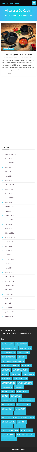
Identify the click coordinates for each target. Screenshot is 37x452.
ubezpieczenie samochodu (10, 430)
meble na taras (15, 374)
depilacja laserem (23, 352)
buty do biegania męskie (9, 348)
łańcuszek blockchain (9, 439)
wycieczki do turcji (8, 434)
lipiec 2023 (8, 167)
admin (14, 73)
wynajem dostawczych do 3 (25, 434)
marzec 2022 (9, 220)
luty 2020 (8, 303)
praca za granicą (16, 395)
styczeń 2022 (9, 224)
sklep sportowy (7, 413)
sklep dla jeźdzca (7, 408)
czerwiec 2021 (9, 250)
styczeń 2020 (9, 307)
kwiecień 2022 (9, 215)
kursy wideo (6, 369)
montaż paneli (6, 378)
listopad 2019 (9, 316)
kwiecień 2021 (9, 259)
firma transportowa (8, 357)
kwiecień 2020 (9, 294)
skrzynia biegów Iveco (27, 417)
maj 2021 (8, 255)
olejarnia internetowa (25, 382)
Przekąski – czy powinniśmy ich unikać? (17, 54)
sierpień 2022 (9, 198)
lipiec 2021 (8, 246)
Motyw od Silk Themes (18, 449)
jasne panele (22, 357)
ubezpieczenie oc (20, 426)
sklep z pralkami (20, 413)
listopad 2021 (9, 233)
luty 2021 (8, 263)
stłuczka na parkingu (8, 421)
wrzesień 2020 (9, 281)
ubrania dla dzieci (26, 430)
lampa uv (5, 374)
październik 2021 (10, 237)
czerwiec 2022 (9, 206)
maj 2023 (8, 171)
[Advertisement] (16, 115)
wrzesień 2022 (9, 193)
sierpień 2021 (9, 242)
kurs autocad (26, 365)
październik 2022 (10, 189)
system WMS (22, 421)
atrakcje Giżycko (22, 344)
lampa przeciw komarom (20, 369)
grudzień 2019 (9, 312)
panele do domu (7, 387)
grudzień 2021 (9, 228)
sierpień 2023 (9, 163)
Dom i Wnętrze (8, 48)
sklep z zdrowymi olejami (9, 417)
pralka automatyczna (9, 400)
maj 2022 (8, 211)
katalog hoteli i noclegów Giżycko (13, 361)
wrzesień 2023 (9, 158)
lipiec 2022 (8, 202)
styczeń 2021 (9, 268)
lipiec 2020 (8, 290)
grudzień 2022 (9, 180)
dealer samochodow (8, 352)
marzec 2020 (9, 299)
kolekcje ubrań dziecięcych (10, 365)
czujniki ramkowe (25, 348)
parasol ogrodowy (8, 391)
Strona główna (10, 15)
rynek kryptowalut (8, 404)
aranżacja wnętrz (7, 344)
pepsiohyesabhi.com (11, 3)
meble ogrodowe (28, 374)
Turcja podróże (7, 426)
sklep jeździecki (20, 408)
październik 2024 (10, 154)
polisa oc (5, 395)
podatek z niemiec (22, 391)
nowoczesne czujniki (20, 378)
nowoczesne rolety (8, 382)
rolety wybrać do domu (26, 400)
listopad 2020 (9, 277)
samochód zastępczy (23, 404)
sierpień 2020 (9, 285)
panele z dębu (19, 387)
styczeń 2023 (9, 176)
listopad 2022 (9, 185)
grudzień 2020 (9, 272)
